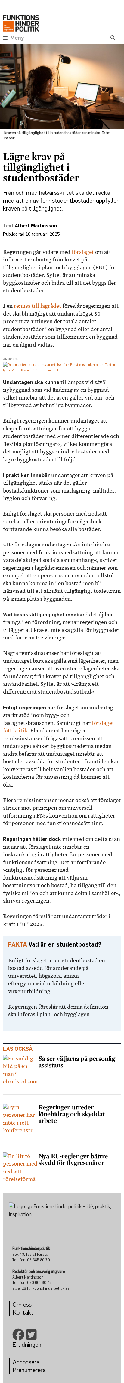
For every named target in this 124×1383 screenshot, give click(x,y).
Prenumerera (29, 1370)
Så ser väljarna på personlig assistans (77, 1061)
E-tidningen (26, 1344)
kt (30, 1312)
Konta (20, 1312)
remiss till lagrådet (37, 306)
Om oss (22, 1304)
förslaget (83, 252)
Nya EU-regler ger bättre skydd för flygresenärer (73, 1159)
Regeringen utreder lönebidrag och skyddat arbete (72, 1113)
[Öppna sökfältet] (112, 38)
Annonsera (26, 1362)
